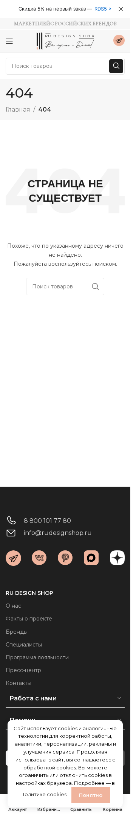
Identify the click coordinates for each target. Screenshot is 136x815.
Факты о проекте (29, 618)
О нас (13, 605)
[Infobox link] (119, 41)
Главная (18, 109)
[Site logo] (65, 40)
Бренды (17, 631)
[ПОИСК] (116, 66)
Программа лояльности (37, 657)
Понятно (90, 795)
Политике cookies (43, 794)
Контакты (18, 683)
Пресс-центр (23, 670)
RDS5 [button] (100, 9)
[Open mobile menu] (9, 41)
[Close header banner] (120, 9)
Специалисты (24, 644)
